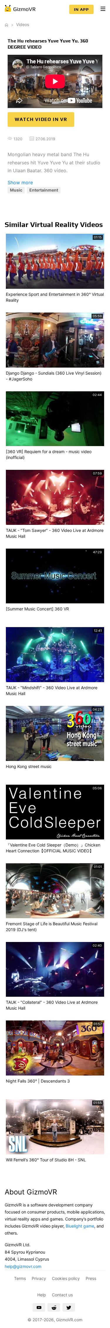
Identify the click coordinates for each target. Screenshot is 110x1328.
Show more (20, 182)
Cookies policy (66, 1278)
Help (41, 1294)
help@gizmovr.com (23, 1266)
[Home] (6, 24)
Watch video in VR (41, 119)
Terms (20, 1278)
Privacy (39, 1278)
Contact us (62, 1294)
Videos (22, 24)
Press (91, 1278)
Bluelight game (80, 1225)
